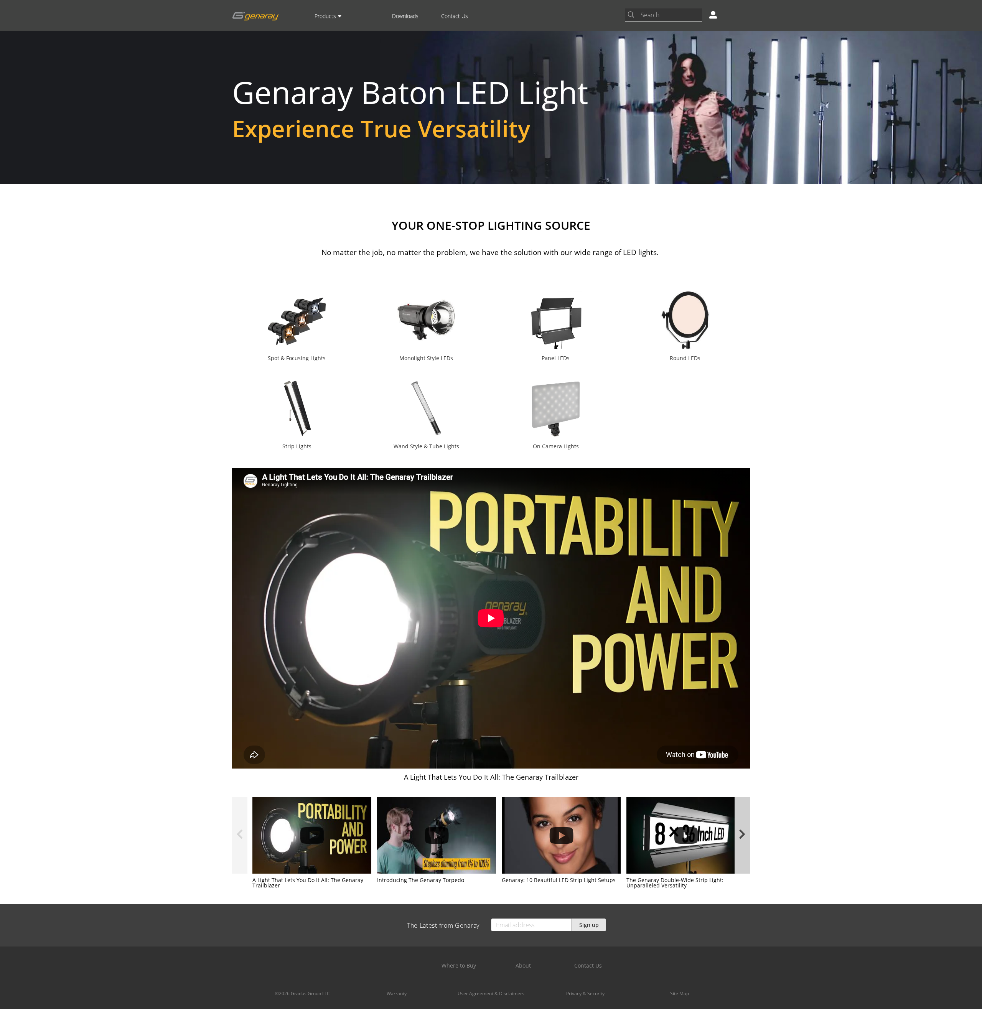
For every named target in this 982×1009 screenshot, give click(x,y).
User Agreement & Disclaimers (491, 993)
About (523, 965)
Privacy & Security (585, 993)
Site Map (679, 993)
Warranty (397, 993)
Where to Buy (459, 965)
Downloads (405, 16)
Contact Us (454, 16)
